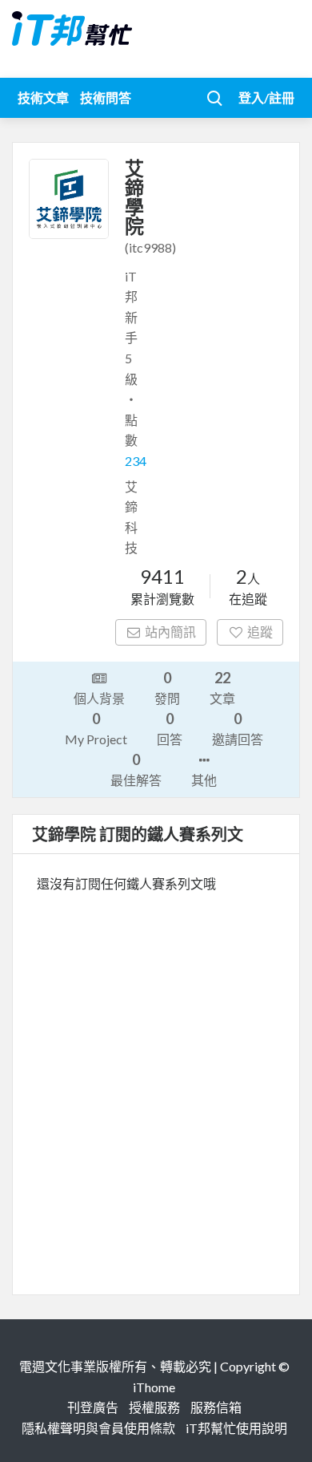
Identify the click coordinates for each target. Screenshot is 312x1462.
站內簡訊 (170, 631)
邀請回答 (237, 728)
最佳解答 (136, 769)
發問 (167, 687)
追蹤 (260, 631)
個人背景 (99, 698)
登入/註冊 (266, 97)
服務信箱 (216, 1407)
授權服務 (154, 1407)
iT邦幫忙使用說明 (236, 1428)
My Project (96, 728)
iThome (154, 1387)
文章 (222, 687)
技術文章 (43, 97)
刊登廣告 (92, 1407)
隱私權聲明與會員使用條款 (98, 1428)
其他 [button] (204, 780)
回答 (169, 728)
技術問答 (105, 97)
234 (135, 460)
